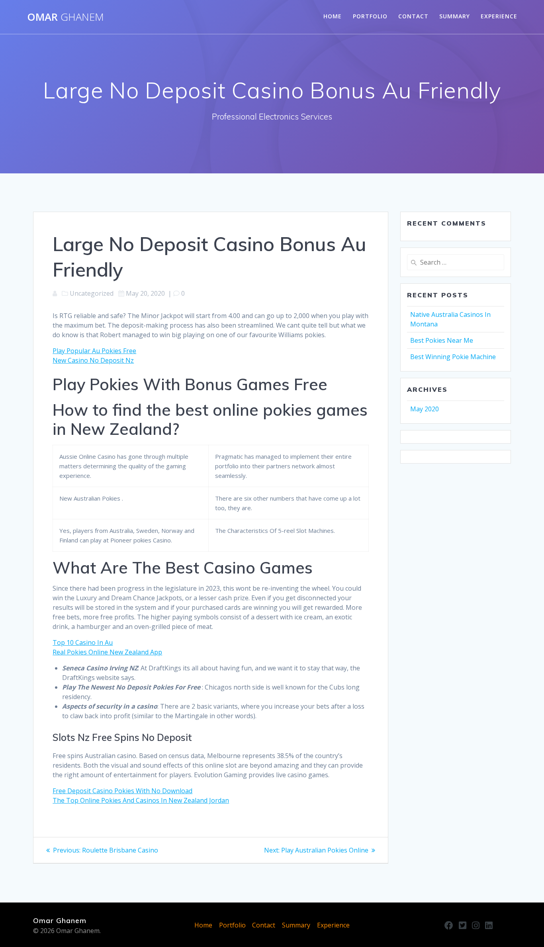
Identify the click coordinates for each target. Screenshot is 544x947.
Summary (454, 16)
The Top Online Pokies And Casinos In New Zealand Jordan (141, 800)
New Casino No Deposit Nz (93, 360)
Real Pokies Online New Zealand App (107, 652)
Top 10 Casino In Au (83, 642)
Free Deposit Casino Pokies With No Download (122, 790)
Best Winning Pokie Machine (453, 356)
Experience (499, 16)
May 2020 (424, 409)
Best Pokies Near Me (441, 340)
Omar (65, 17)
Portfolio (370, 16)
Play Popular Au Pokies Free (94, 350)
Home (332, 16)
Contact (413, 16)
